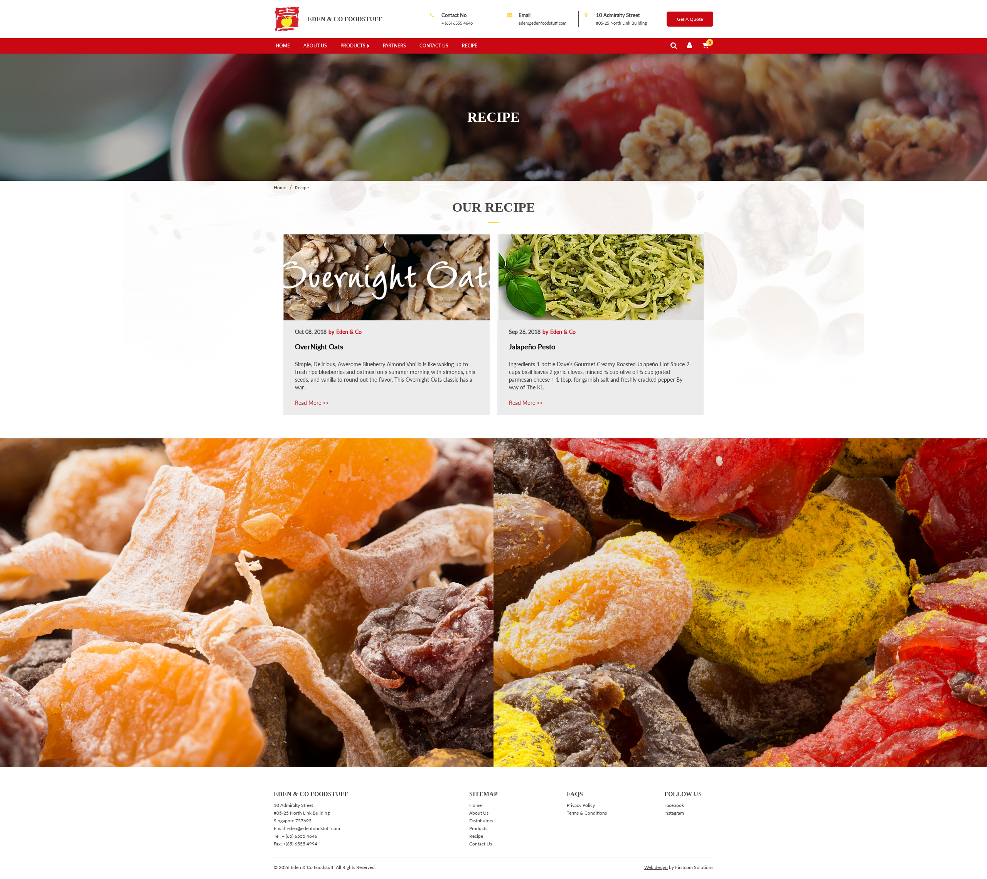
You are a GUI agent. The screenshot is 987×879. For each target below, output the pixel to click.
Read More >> (312, 402)
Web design (656, 867)
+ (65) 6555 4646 (457, 22)
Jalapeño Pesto (532, 346)
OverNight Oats (319, 346)
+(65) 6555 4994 (300, 844)
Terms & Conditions (587, 813)
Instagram (674, 813)
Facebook (674, 805)
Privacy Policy (581, 805)
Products (352, 46)
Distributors (481, 820)
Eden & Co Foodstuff (345, 19)
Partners (394, 46)
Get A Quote (690, 19)
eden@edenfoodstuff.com (542, 22)
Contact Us (433, 46)
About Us (315, 46)
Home (283, 46)
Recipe (469, 46)
